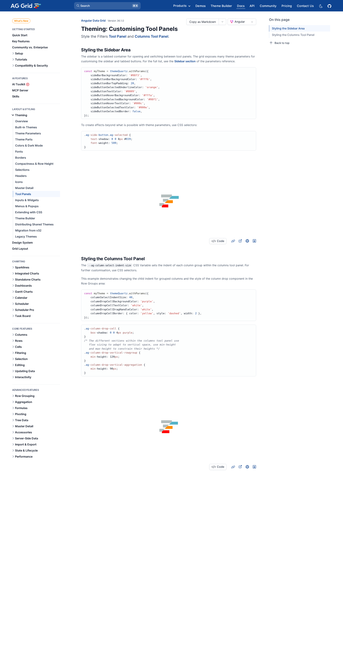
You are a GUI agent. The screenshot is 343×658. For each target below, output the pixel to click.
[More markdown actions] (222, 22)
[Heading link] (135, 50)
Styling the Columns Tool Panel (293, 35)
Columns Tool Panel (151, 36)
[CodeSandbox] (247, 240)
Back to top (282, 43)
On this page (279, 20)
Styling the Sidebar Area (288, 28)
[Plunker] (254, 240)
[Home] (25, 5)
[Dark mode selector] (320, 5)
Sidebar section (185, 61)
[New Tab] (240, 240)
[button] (107, 5)
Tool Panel (117, 36)
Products (180, 5)
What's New (21, 20)
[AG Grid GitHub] (329, 5)
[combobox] (242, 22)
